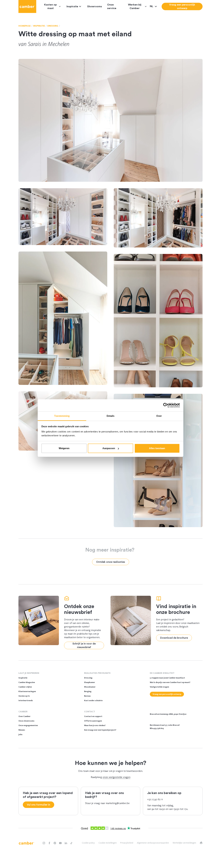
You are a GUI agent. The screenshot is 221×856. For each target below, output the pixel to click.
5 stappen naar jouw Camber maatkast (167, 678)
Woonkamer (89, 687)
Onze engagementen (28, 725)
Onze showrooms (26, 721)
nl (152, 6)
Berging (87, 691)
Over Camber (24, 716)
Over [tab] (159, 415)
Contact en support (93, 716)
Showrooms (94, 6)
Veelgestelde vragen (159, 687)
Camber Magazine (26, 682)
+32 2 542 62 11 (155, 799)
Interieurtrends (25, 700)
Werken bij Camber (134, 6)
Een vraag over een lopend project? (100, 730)
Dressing (88, 678)
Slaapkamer (89, 682)
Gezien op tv (24, 696)
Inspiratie (72, 6)
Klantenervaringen (27, 691)
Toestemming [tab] (62, 415)
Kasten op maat (50, 6)
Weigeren (64, 448)
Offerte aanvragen (93, 721)
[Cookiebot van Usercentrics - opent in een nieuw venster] (165, 405)
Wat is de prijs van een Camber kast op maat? (170, 682)
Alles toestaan (157, 448)
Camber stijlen (25, 687)
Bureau (87, 696)
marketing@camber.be (118, 803)
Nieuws (21, 730)
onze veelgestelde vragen (116, 777)
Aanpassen (108, 448)
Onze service (111, 6)
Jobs (20, 734)
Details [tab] (111, 415)
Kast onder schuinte (93, 700)
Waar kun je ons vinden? (94, 725)
